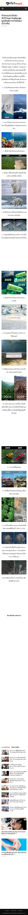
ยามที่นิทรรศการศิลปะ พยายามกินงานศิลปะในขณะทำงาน (18, 766)
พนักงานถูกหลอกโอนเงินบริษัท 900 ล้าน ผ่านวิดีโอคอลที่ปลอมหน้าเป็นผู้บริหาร (18, 773)
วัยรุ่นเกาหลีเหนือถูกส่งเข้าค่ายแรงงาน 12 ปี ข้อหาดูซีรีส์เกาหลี (18, 809)
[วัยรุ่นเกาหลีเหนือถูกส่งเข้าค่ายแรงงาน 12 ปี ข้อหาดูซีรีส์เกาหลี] (5, 809)
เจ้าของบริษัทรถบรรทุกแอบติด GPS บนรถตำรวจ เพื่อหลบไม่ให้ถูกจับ (18, 794)
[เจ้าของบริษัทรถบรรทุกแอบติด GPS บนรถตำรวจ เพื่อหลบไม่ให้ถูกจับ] (5, 794)
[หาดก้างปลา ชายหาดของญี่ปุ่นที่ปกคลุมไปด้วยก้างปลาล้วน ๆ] (5, 780)
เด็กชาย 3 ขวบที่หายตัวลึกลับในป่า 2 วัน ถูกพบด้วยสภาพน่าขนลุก (18, 759)
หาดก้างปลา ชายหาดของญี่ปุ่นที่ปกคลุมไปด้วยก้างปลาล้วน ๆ (17, 780)
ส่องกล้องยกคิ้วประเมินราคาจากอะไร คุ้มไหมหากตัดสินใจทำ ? (13, 833)
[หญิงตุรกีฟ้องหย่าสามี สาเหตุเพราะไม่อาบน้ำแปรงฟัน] (5, 801)
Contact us (20, 910)
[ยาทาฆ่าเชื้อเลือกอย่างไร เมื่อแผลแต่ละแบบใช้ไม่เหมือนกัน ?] (14, 845)
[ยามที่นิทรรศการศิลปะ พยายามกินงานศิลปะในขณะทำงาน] (5, 766)
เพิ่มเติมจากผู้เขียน (15, 747)
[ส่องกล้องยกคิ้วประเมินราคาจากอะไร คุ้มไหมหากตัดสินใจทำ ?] (14, 824)
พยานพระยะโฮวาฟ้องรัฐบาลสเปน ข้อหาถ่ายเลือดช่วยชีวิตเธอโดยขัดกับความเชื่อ (18, 787)
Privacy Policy (14, 910)
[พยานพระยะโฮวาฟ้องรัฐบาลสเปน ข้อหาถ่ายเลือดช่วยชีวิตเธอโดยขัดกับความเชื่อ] (5, 787)
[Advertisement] (14, 42)
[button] (26, 9)
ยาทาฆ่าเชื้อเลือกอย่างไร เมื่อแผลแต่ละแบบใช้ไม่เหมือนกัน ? (13, 853)
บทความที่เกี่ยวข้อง (5, 747)
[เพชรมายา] (14, 3)
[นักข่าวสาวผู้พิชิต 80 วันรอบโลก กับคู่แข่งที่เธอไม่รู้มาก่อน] (5, 752)
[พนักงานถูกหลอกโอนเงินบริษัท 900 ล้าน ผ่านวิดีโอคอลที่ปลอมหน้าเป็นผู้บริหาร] (5, 773)
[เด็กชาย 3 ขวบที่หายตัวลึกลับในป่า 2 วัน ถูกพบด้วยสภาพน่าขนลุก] (5, 759)
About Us (7, 910)
